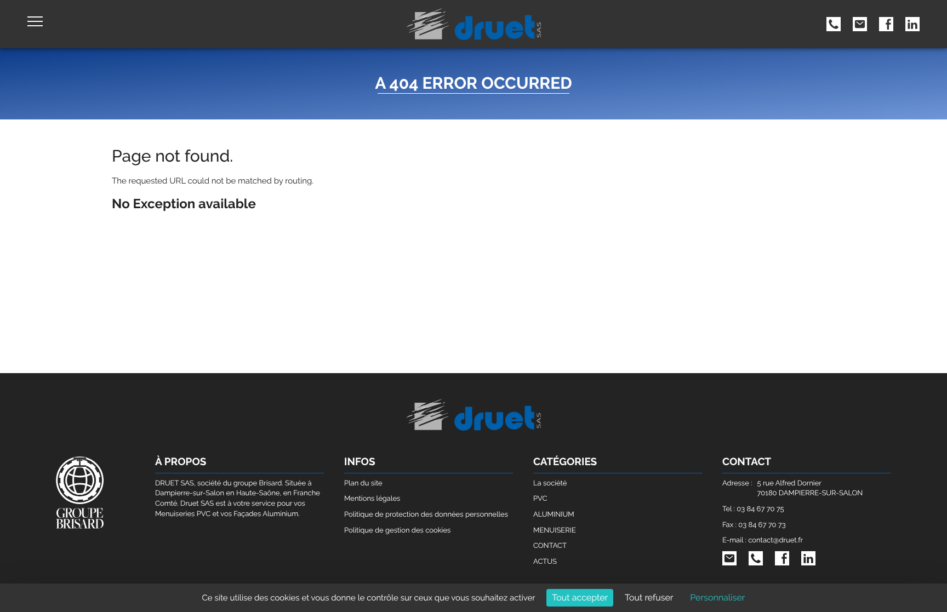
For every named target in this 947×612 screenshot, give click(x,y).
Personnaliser (717, 597)
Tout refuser (649, 597)
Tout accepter (580, 597)
